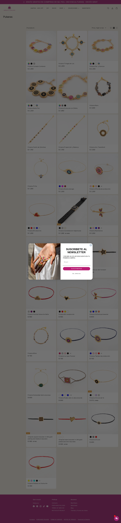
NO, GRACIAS (76, 273)
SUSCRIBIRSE (76, 268)
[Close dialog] (91, 245)
